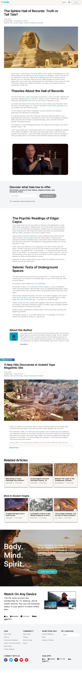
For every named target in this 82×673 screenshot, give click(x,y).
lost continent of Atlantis (36, 99)
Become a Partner (48, 640)
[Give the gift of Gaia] (69, 2)
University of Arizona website (39, 287)
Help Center (27, 634)
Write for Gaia (27, 640)
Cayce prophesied (18, 231)
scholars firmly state (53, 106)
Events (25, 643)
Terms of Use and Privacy (12, 643)
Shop (43, 637)
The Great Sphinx (36, 73)
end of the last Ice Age (24, 297)
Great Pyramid (39, 75)
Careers (25, 637)
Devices (6, 637)
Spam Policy (8, 646)
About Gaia (7, 634)
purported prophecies (30, 236)
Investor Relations (48, 634)
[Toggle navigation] (1, 2)
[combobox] (70, 634)
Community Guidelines (11, 640)
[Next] (75, 475)
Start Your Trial (47, 572)
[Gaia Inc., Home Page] (6, 2)
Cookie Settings (9, 649)
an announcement (26, 426)
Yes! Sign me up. (47, 196)
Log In (76, 2)
